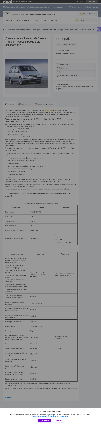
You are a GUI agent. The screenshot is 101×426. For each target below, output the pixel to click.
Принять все (45, 420)
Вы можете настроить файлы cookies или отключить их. (50, 416)
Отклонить (59, 420)
